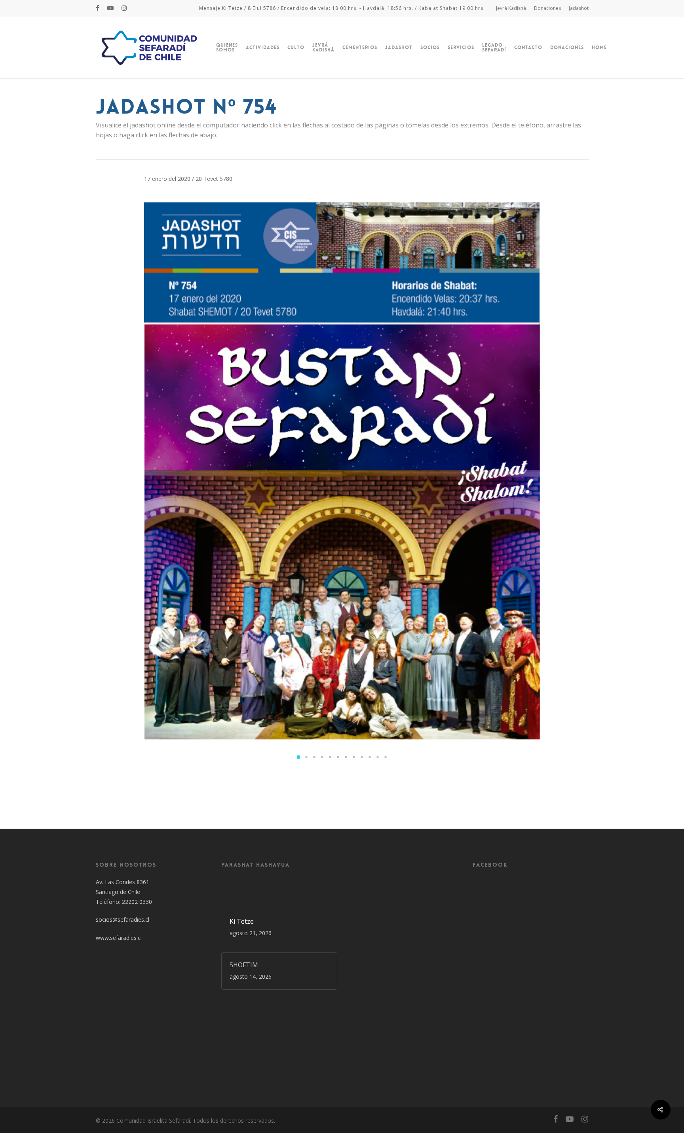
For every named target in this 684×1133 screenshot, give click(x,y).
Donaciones (547, 8)
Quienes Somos (227, 47)
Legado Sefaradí (494, 47)
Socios (430, 47)
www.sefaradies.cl (119, 937)
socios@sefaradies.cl (122, 919)
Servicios (461, 47)
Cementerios (359, 47)
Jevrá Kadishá (511, 8)
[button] (298, 757)
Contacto (528, 47)
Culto (295, 47)
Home (599, 47)
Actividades (262, 47)
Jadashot (579, 8)
